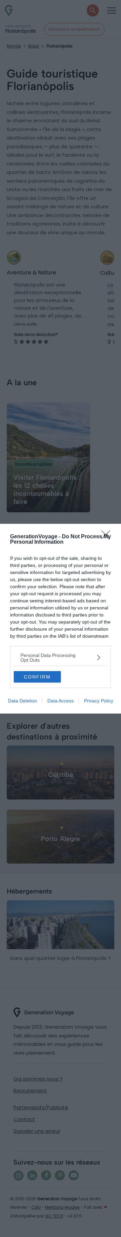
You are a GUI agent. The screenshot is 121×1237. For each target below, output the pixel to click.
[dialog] (60, 619)
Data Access (60, 700)
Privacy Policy (98, 700)
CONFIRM (37, 677)
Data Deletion (22, 700)
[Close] (108, 537)
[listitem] (60, 657)
